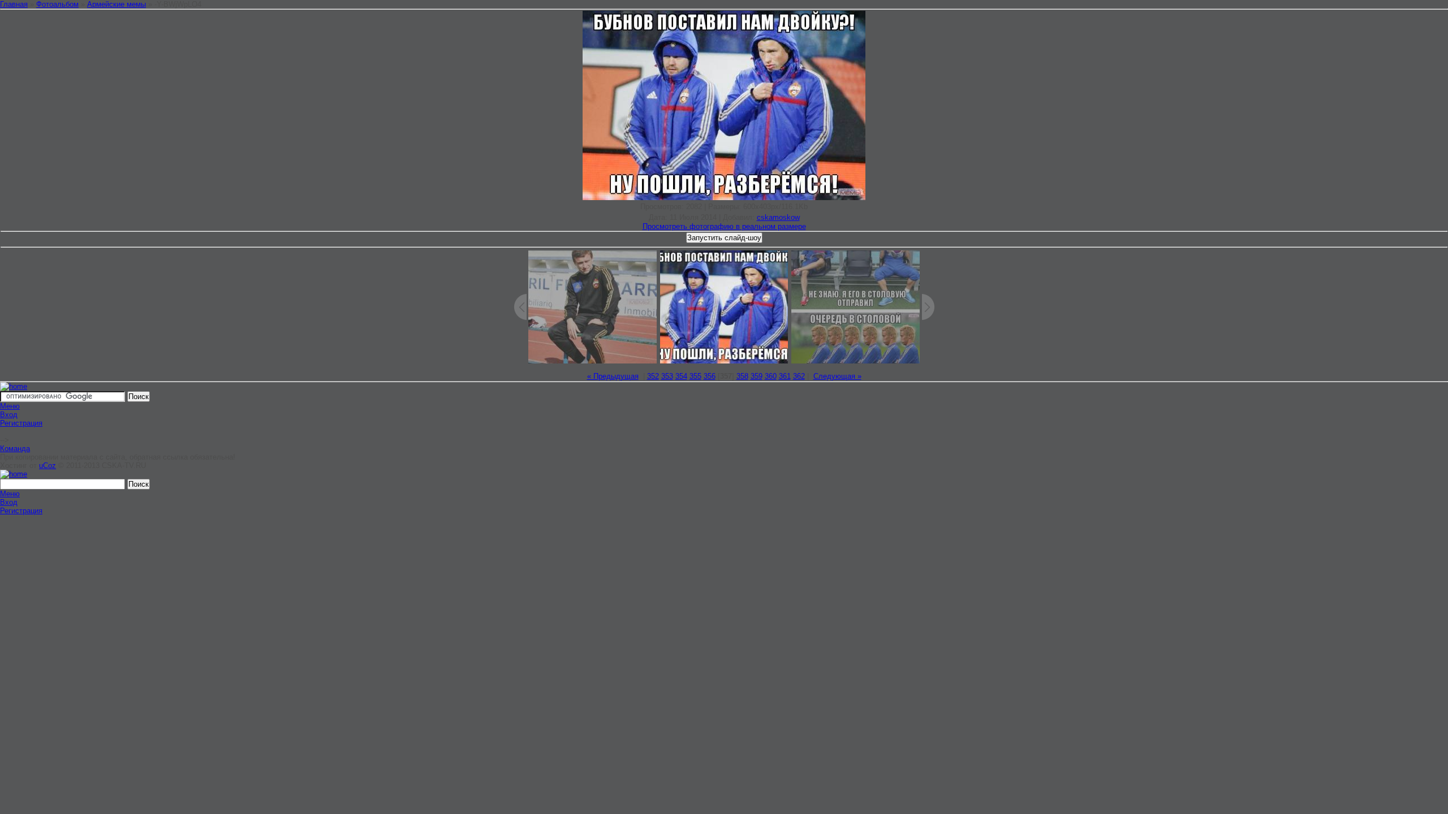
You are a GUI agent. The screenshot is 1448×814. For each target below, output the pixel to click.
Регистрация (21, 423)
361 (785, 376)
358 (742, 376)
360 (771, 376)
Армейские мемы (116, 4)
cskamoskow (778, 217)
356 (710, 376)
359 (756, 376)
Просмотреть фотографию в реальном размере (724, 226)
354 (681, 376)
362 (799, 376)
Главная (14, 4)
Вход (9, 414)
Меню (10, 406)
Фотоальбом (57, 4)
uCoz (47, 465)
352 (653, 376)
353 (667, 376)
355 (695, 376)
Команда (15, 448)
